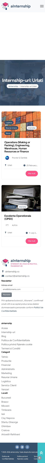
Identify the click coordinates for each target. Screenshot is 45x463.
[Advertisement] (22, 36)
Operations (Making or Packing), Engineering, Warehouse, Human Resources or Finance (17, 147)
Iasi (3, 414)
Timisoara (6, 410)
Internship (31, 128)
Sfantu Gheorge (9, 422)
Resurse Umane (11, 128)
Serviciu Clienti (8, 385)
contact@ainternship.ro (17, 276)
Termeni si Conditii (10, 348)
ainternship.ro (12, 271)
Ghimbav (6, 426)
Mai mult (31, 173)
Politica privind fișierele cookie (16, 344)
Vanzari (5, 389)
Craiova (5, 430)
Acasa (4, 328)
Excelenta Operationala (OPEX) (17, 217)
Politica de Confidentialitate (15, 340)
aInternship (13, 86)
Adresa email (6, 285)
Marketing (6, 373)
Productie (6, 361)
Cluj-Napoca (8, 418)
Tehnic (8, 133)
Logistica (9, 123)
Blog (3, 336)
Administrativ (10, 207)
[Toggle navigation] (42, 6)
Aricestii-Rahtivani (10, 434)
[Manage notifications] (39, 458)
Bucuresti (6, 397)
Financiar (6, 365)
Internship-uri (8, 332)
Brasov (4, 401)
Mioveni (5, 405)
